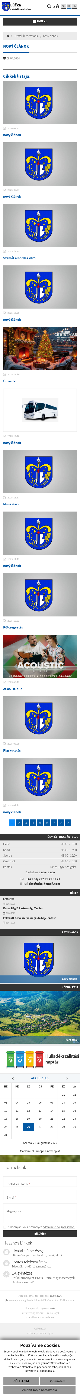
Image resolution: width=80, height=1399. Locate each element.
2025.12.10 (13, 436)
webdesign (32, 1333)
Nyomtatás (46, 1308)
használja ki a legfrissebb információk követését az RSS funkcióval (41, 1300)
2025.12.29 (13, 251)
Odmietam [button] (57, 1381)
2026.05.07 (13, 190)
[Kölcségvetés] (40, 594)
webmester (40, 1328)
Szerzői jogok (52, 1312)
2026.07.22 (13, 128)
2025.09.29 (13, 743)
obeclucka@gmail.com (44, 884)
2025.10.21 (13, 620)
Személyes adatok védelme (40, 1317)
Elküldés (40, 1233)
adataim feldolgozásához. (59, 1227)
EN (74, 6)
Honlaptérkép (32, 1308)
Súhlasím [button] (21, 1381)
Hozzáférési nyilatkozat (32, 1312)
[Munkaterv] (40, 471)
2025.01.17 (13, 805)
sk (63, 6)
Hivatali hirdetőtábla (26, 36)
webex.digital (46, 1333)
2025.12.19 (13, 374)
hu (69, 6)
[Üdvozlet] (40, 348)
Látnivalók (70, 932)
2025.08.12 (13, 682)
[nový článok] (40, 102)
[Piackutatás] (40, 717)
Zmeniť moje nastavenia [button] (39, 1390)
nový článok (50, 36)
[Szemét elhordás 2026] (40, 225)
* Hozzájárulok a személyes (41, 1227)
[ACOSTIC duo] (40, 656)
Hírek (74, 892)
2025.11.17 (13, 497)
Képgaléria (70, 987)
